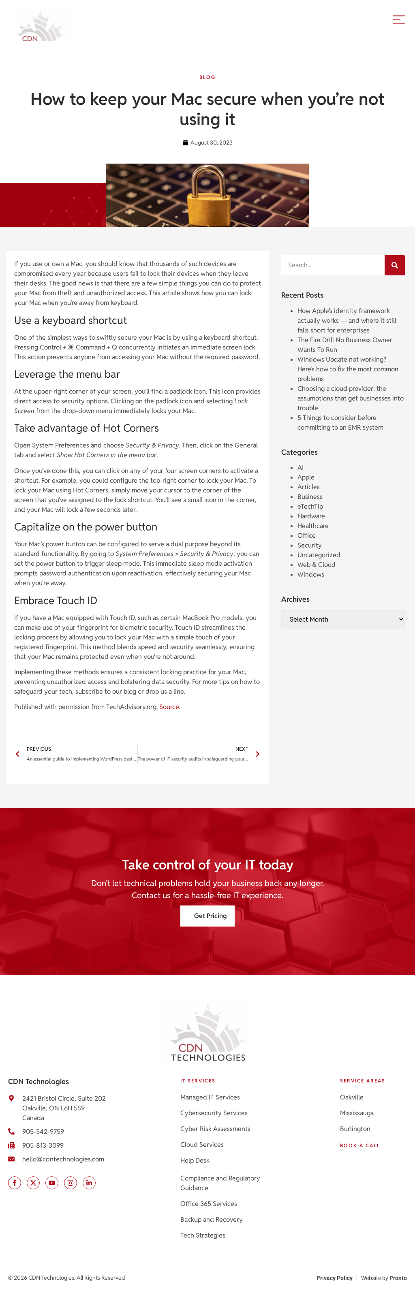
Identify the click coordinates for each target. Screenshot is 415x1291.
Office (306, 535)
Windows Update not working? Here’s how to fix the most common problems (347, 369)
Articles (308, 487)
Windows (310, 574)
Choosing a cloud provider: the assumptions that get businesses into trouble (350, 398)
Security (309, 545)
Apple (305, 477)
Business (310, 496)
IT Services (198, 1081)
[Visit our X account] (33, 1182)
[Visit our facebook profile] (14, 1182)
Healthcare (313, 526)
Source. (169, 707)
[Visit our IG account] (70, 1182)
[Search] (395, 265)
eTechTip (310, 506)
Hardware (311, 516)
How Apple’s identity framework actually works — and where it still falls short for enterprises (346, 320)
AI (300, 467)
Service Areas (362, 1081)
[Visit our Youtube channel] (51, 1182)
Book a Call (360, 1145)
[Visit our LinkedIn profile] (89, 1182)
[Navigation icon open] (399, 19)
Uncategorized (318, 555)
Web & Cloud (316, 564)
